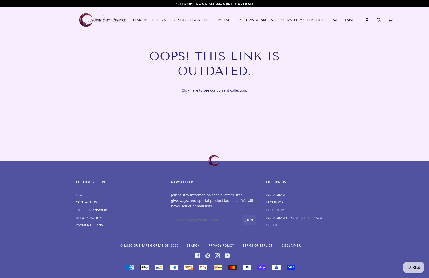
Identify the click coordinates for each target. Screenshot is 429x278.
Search (193, 245)
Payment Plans (89, 225)
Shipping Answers (92, 210)
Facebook (274, 202)
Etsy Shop (275, 210)
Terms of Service (258, 245)
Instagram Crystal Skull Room (294, 218)
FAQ (79, 195)
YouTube (274, 225)
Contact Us (86, 202)
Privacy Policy (221, 245)
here (194, 90)
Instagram (275, 195)
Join (249, 220)
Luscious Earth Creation (147, 245)
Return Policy (88, 218)
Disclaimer (291, 245)
